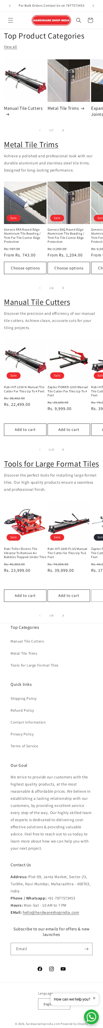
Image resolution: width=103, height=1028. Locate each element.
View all (10, 46)
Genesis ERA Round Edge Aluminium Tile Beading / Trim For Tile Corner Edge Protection (22, 235)
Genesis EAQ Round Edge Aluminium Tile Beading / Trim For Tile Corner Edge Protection (66, 235)
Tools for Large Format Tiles (51, 463)
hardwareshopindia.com (43, 1024)
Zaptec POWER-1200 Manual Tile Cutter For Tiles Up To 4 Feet (68, 391)
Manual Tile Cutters (23, 108)
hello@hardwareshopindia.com (51, 912)
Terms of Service (24, 746)
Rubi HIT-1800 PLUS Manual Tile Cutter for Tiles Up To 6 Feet (67, 553)
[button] (10, 20)
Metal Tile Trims (63, 108)
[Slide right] (63, 130)
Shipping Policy (24, 698)
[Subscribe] (86, 949)
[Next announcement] (93, 6)
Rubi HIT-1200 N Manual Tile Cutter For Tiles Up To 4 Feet (24, 389)
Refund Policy (22, 710)
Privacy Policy (22, 734)
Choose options (25, 267)
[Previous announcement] (10, 6)
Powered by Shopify (74, 1024)
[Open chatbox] (91, 1017)
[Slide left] (40, 130)
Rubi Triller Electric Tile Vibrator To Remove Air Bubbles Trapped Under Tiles (25, 553)
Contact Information (28, 722)
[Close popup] (94, 998)
